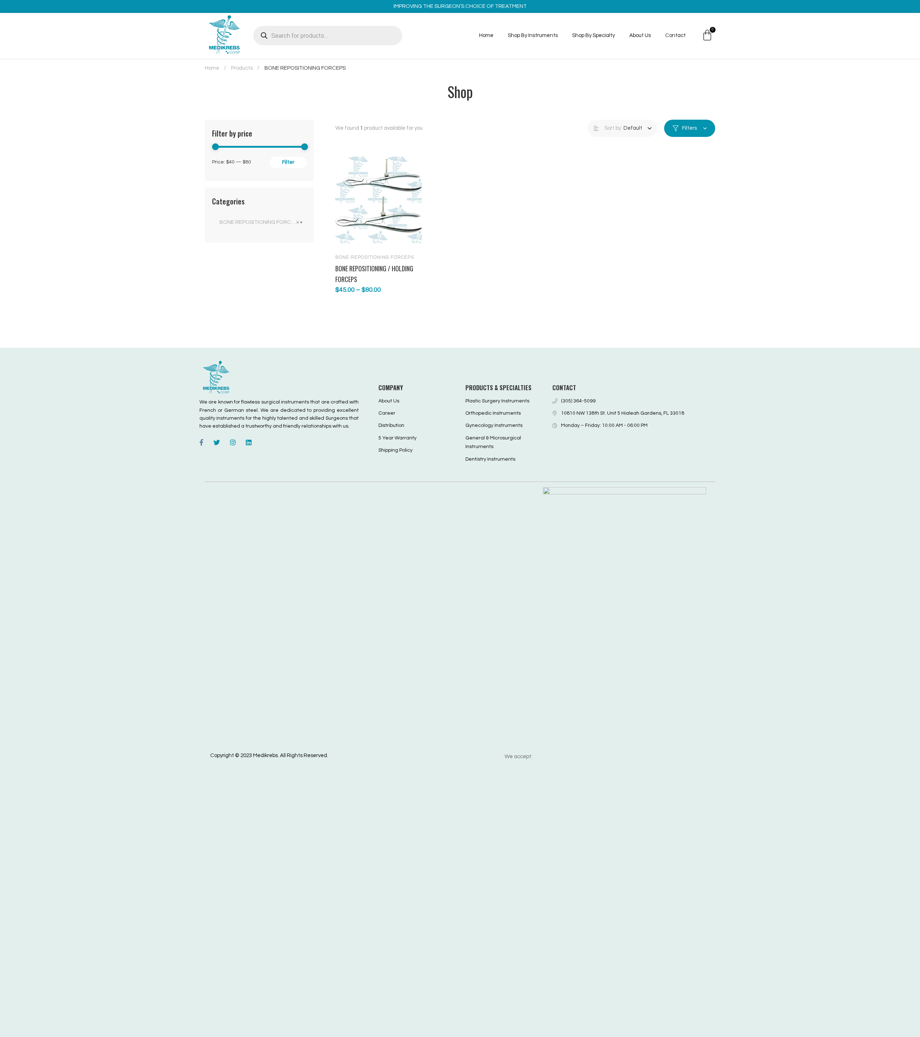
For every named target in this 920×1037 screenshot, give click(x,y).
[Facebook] (201, 442)
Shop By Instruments (533, 35)
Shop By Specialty (593, 35)
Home (486, 35)
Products (242, 68)
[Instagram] (233, 442)
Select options (347, 237)
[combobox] (259, 222)
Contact (675, 35)
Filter (288, 162)
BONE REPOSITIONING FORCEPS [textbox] (260, 222)
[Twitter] (216, 442)
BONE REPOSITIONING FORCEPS (374, 257)
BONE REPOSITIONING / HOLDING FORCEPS (374, 274)
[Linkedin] (249, 442)
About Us (640, 35)
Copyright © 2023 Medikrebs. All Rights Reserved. (269, 755)
